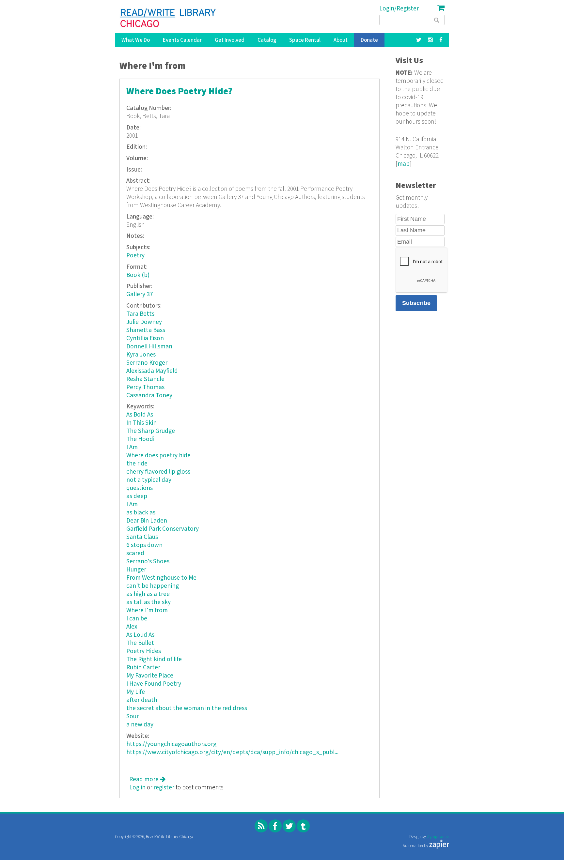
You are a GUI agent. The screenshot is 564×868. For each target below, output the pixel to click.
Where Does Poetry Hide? (179, 91)
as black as (140, 513)
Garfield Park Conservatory (162, 529)
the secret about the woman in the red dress (186, 708)
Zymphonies (438, 837)
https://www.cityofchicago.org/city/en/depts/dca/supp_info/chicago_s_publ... (232, 752)
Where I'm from (147, 610)
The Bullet (140, 643)
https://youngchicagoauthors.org (171, 744)
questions (139, 488)
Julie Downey (144, 322)
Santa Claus (142, 537)
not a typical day (148, 480)
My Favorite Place (149, 676)
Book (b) (137, 275)
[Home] (168, 18)
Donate (369, 40)
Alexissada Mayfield (152, 371)
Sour (132, 716)
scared (135, 553)
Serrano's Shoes (147, 561)
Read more (147, 779)
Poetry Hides (143, 651)
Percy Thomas (145, 387)
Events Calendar (182, 40)
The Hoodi (140, 439)
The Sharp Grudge (150, 431)
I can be (136, 619)
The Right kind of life (154, 659)
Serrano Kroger (146, 363)
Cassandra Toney (149, 395)
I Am (132, 447)
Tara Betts (140, 314)
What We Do (135, 40)
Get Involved (229, 40)
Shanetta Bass (145, 330)
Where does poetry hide (158, 455)
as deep (136, 496)
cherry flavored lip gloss (158, 472)
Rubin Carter (143, 667)
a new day (139, 725)
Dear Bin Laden (146, 521)
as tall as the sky (148, 602)
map (404, 164)
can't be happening (152, 586)
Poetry (135, 255)
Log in (137, 788)
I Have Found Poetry (153, 684)
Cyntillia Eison (145, 338)
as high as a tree (148, 594)
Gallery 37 (139, 294)
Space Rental (305, 40)
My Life (135, 692)
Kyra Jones (141, 355)
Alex (131, 627)
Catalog (267, 40)
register (163, 788)
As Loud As (140, 635)
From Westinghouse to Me (161, 578)
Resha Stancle (145, 379)
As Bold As (139, 415)
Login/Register (399, 9)
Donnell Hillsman (149, 347)
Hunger (136, 570)
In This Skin (141, 423)
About (341, 40)
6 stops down (144, 545)
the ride (137, 464)
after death (141, 700)
